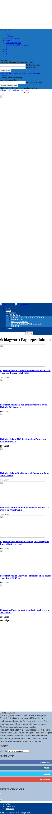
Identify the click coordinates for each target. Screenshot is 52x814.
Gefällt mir (45, 762)
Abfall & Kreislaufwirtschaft (27, 317)
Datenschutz (4, 75)
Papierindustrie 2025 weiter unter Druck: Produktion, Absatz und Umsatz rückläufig (25, 371)
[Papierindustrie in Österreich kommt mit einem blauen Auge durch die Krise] (22, 571)
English (15, 326)
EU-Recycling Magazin (13, 43)
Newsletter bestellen (12, 38)
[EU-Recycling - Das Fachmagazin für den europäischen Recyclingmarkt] (1, 794)
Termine (9, 328)
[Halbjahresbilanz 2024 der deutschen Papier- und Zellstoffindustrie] (22, 434)
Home (8, 308)
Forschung (17, 319)
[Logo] (7, 304)
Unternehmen (11, 313)
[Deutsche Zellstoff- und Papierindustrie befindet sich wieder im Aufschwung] (22, 503)
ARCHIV (3, 751)
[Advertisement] (26, 669)
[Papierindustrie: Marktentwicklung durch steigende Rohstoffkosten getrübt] (22, 537)
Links (7, 34)
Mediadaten (9, 36)
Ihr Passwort (30, 68)
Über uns (9, 41)
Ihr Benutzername (33, 65)
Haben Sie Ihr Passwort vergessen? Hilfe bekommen (20, 73)
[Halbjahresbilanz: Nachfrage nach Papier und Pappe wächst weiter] (22, 469)
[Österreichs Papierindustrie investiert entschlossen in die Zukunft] (22, 605)
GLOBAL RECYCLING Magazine (17, 45)
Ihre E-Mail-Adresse (34, 83)
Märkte (8, 311)
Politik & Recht (19, 322)
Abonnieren (45, 779)
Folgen (47, 768)
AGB (8, 804)
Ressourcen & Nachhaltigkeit (27, 324)
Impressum (10, 809)
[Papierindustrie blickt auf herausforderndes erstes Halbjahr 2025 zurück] (22, 400)
